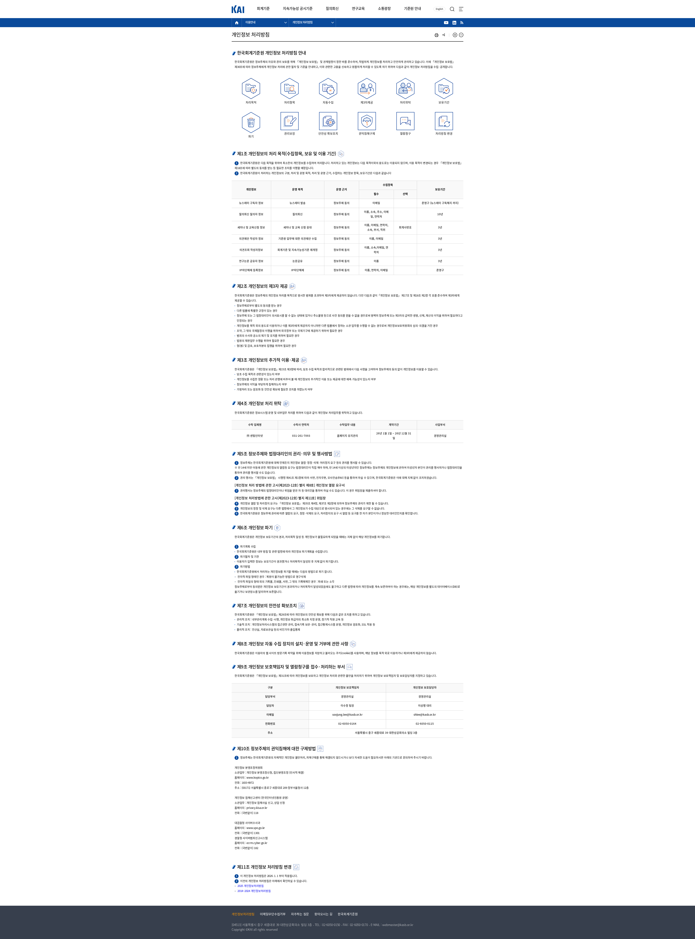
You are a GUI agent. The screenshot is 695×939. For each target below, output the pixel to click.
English (439, 9)
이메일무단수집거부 (273, 914)
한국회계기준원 (348, 914)
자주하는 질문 (300, 914)
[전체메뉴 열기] (461, 9)
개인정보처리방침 (243, 914)
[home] (237, 22)
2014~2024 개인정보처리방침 (254, 891)
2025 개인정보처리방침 (250, 886)
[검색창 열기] (452, 9)
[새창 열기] (446, 23)
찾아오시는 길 (323, 914)
